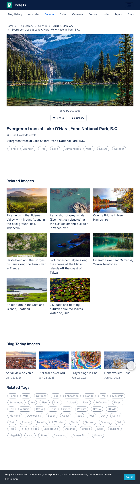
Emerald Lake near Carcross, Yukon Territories (113, 262)
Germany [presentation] (77, 14)
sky (32, 402)
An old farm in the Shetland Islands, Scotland (25, 307)
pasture (81, 409)
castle (74, 422)
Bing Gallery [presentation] (15, 14)
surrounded (72, 148)
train (12, 422)
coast (65, 415)
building (115, 428)
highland (14, 415)
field (119, 422)
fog (11, 428)
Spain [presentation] (131, 14)
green (66, 409)
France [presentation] (93, 14)
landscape (72, 395)
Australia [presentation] (33, 14)
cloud (53, 409)
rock (79, 415)
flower (26, 422)
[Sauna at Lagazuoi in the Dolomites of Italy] (130, 70)
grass (39, 409)
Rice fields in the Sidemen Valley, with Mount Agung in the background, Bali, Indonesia (26, 221)
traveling (42, 422)
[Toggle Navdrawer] (129, 5)
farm (24, 428)
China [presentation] (63, 14)
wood (100, 428)
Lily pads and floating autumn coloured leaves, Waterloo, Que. (66, 309)
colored (71, 402)
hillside (112, 409)
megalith (14, 435)
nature (103, 148)
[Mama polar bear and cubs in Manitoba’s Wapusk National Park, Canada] (10, 70)
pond (12, 148)
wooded (59, 422)
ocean (98, 435)
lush (57, 402)
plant (45, 402)
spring (116, 415)
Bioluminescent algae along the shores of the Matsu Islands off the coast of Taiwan (69, 266)
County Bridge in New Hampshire (108, 217)
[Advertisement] (70, 166)
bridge (86, 428)
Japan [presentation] (118, 14)
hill (35, 428)
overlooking (34, 415)
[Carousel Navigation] (70, 368)
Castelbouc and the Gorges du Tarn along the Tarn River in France (26, 264)
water (88, 148)
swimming (60, 435)
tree (42, 148)
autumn (24, 409)
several (89, 422)
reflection (101, 402)
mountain (27, 148)
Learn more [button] (12, 478)
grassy (97, 409)
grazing (105, 422)
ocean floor (80, 435)
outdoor (119, 148)
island (30, 435)
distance (70, 428)
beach (51, 415)
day (103, 415)
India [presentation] (106, 14)
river (86, 402)
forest (117, 402)
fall (11, 409)
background (51, 428)
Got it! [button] (129, 477)
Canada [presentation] (49, 14)
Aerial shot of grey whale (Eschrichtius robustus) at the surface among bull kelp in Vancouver (69, 221)
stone (43, 435)
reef (91, 415)
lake (55, 148)
